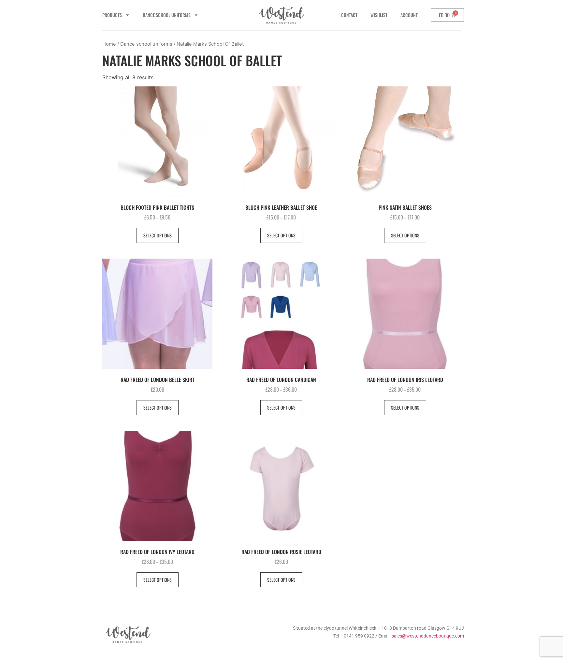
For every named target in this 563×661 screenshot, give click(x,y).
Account (409, 14)
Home (109, 44)
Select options (157, 235)
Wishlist (378, 14)
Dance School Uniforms (167, 14)
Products (112, 14)
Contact (349, 14)
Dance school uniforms (146, 44)
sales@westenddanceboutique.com (428, 635)
